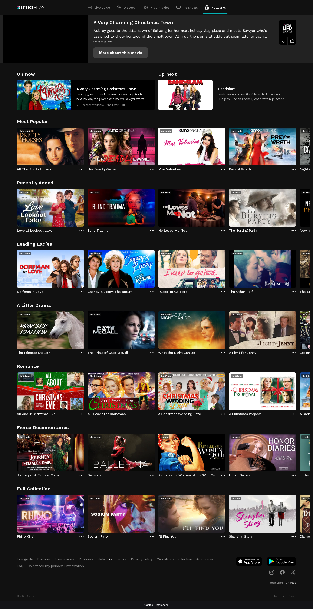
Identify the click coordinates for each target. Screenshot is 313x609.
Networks (218, 7)
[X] (293, 572)
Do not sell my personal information (55, 566)
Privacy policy (141, 559)
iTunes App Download (249, 562)
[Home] (31, 7)
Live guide (102, 7)
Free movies (160, 7)
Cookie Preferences (156, 604)
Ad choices (204, 559)
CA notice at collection (174, 559)
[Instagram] (271, 572)
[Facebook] (282, 572)
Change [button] (291, 582)
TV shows (190, 7)
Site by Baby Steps (284, 596)
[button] (120, 52)
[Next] (296, 145)
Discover (130, 7)
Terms (122, 559)
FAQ (20, 566)
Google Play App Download (281, 562)
